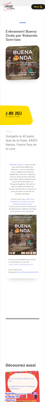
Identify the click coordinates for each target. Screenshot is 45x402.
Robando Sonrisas (16, 165)
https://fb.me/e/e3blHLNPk (28, 272)
